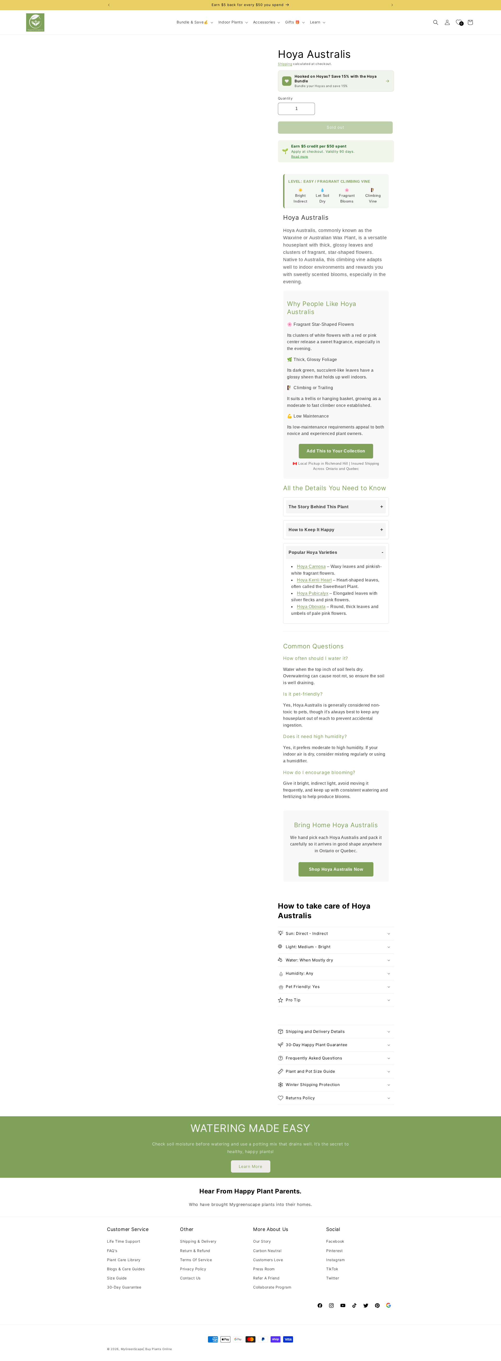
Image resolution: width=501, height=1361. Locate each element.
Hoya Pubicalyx (312, 593)
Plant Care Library (124, 1260)
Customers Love (268, 1260)
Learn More (251, 1166)
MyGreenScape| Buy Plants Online (146, 1349)
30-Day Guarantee (124, 1287)
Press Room (264, 1269)
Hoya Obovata (311, 606)
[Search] (436, 22)
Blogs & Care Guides (126, 1269)
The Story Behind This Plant (318, 507)
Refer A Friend (266, 1278)
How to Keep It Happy (312, 530)
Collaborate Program (272, 1287)
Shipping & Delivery (198, 1241)
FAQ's (112, 1250)
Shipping (285, 64)
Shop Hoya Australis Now (336, 869)
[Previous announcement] (109, 5)
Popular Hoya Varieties (313, 552)
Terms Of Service (196, 1260)
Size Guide (117, 1278)
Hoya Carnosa (311, 566)
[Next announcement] (392, 5)
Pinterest (334, 1250)
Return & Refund (195, 1250)
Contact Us (190, 1278)
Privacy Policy (193, 1269)
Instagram (335, 1260)
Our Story (262, 1241)
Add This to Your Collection (336, 451)
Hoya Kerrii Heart (314, 580)
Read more (299, 156)
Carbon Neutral (267, 1250)
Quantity (285, 98)
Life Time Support (123, 1241)
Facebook (335, 1241)
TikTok (332, 1269)
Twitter (332, 1278)
